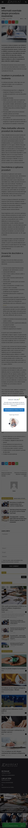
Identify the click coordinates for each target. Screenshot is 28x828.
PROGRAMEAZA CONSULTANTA (14, 410)
